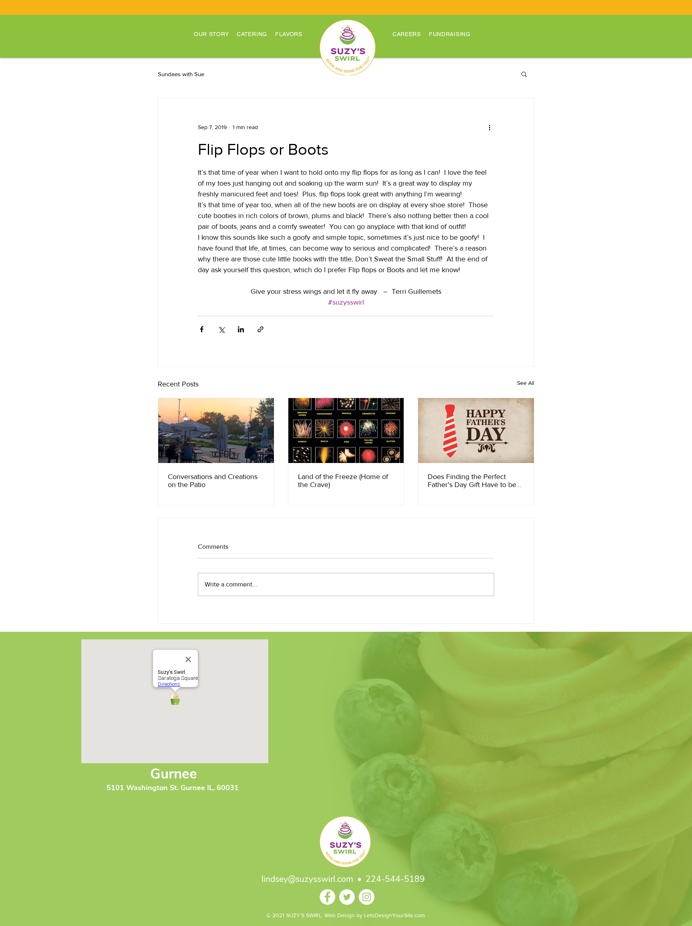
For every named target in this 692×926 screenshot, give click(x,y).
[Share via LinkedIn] (241, 329)
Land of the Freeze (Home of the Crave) (343, 481)
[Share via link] (260, 329)
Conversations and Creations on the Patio (212, 481)
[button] (524, 74)
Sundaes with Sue (181, 74)
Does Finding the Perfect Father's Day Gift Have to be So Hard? (472, 481)
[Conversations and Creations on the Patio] (216, 430)
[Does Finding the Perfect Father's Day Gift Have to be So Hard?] (476, 430)
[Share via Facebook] (201, 329)
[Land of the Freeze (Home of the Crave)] (346, 430)
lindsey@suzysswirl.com (307, 879)
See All (525, 383)
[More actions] (489, 127)
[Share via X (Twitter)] (221, 329)
